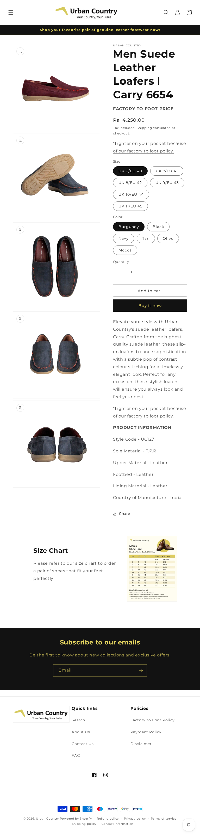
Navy (123, 238)
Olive (168, 238)
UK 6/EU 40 (130, 171)
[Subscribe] (141, 670)
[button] (11, 12)
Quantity (121, 262)
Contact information (117, 824)
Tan (145, 238)
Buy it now (150, 305)
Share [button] (124, 513)
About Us (81, 732)
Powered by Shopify (76, 818)
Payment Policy (145, 732)
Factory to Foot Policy (152, 720)
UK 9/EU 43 (167, 182)
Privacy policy (135, 818)
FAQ (76, 755)
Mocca (125, 250)
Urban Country (47, 818)
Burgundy (128, 226)
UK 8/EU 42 (130, 182)
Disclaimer (141, 743)
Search (78, 720)
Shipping (144, 128)
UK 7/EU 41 (167, 171)
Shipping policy (84, 824)
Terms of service (164, 818)
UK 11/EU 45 (130, 206)
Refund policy (108, 818)
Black (158, 226)
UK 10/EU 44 (131, 194)
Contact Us (82, 743)
